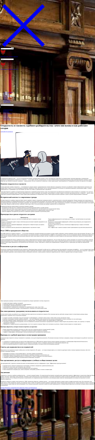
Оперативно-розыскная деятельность (12, 405)
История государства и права (10, 402)
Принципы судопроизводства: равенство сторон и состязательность (31, 431)
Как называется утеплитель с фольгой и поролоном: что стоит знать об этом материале (35, 435)
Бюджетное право (7, 397)
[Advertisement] (47, 81)
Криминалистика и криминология (11, 404)
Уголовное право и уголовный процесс (12, 418)
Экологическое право (8, 423)
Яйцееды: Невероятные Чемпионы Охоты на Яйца (24, 433)
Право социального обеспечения (11, 409)
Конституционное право (9, 403)
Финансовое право (7, 419)
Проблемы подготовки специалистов (12, 410)
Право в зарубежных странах (10, 407)
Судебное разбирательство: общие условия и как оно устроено (29, 432)
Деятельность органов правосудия (11, 400)
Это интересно (9, 131)
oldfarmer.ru (49, 438)
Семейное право (7, 413)
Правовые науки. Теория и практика (9, 56)
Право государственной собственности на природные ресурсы (18, 408)
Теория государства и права (9, 414)
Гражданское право (7, 398)
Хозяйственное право (8, 422)
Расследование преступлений (10, 412)
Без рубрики (6, 395)
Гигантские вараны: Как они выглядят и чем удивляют (25, 436)
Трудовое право (7, 415)
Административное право (9, 394)
